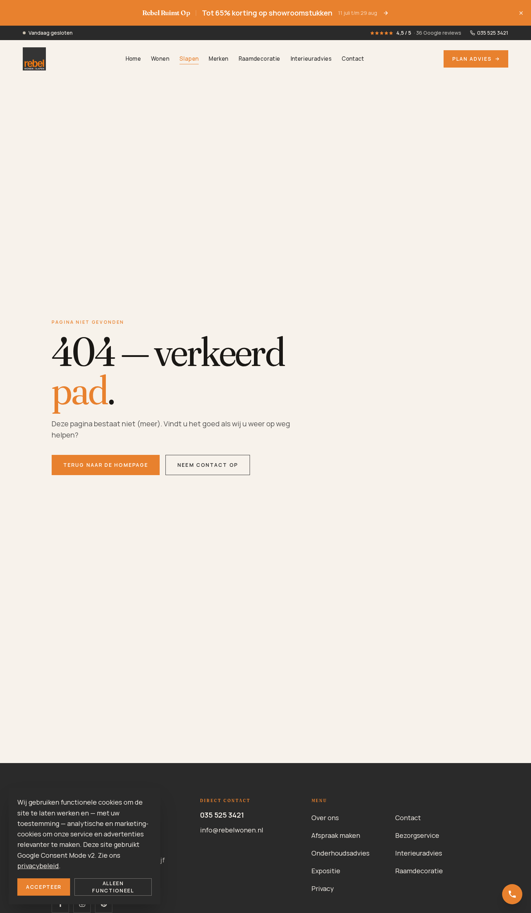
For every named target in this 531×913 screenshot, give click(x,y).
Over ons (325, 817)
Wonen (160, 59)
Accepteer (43, 886)
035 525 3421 (222, 815)
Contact (353, 59)
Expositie (325, 870)
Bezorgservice (417, 835)
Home (133, 59)
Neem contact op (207, 464)
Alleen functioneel (113, 887)
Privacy (322, 888)
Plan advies (472, 58)
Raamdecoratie (259, 59)
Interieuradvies (311, 59)
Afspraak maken (335, 835)
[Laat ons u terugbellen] (512, 894)
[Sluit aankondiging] (521, 12)
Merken (218, 59)
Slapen (189, 59)
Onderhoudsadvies (340, 853)
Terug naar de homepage (105, 464)
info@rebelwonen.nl (231, 830)
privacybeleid (38, 865)
